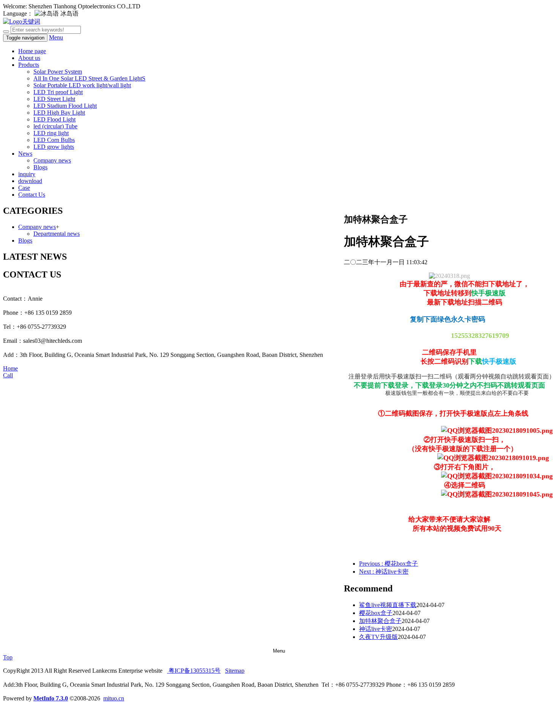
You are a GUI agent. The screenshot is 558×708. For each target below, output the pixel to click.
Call (8, 375)
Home (10, 368)
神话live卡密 (375, 629)
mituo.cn (113, 698)
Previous (388, 563)
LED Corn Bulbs (54, 140)
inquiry (26, 174)
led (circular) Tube (55, 126)
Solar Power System (57, 71)
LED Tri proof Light (58, 92)
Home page (32, 51)
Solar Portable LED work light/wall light (82, 85)
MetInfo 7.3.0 (50, 698)
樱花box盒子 (375, 613)
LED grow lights (53, 146)
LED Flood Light (54, 119)
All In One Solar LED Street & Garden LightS (89, 78)
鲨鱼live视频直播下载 (387, 605)
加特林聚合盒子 (380, 621)
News (25, 153)
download (30, 181)
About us (29, 58)
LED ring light (51, 133)
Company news (52, 160)
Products (28, 64)
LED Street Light (54, 99)
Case (24, 187)
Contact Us (31, 194)
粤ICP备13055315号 (194, 670)
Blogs (40, 167)
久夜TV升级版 (378, 637)
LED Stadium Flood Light (65, 105)
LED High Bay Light (59, 112)
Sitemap (234, 670)
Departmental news (56, 233)
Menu (56, 37)
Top (8, 657)
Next (383, 571)
